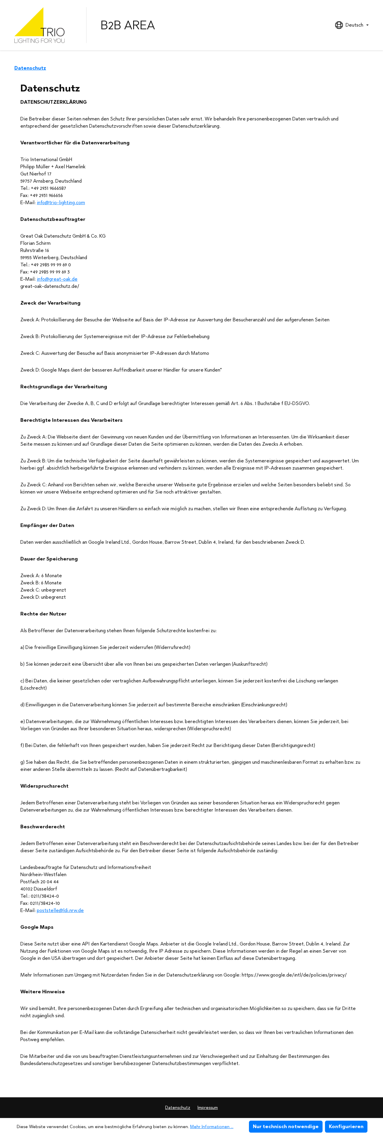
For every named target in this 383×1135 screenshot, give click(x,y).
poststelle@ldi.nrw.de (60, 910)
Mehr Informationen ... (211, 1126)
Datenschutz (177, 1107)
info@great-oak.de (57, 279)
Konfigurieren (346, 1126)
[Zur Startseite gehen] (43, 25)
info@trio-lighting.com (61, 202)
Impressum (207, 1107)
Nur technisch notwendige (286, 1126)
